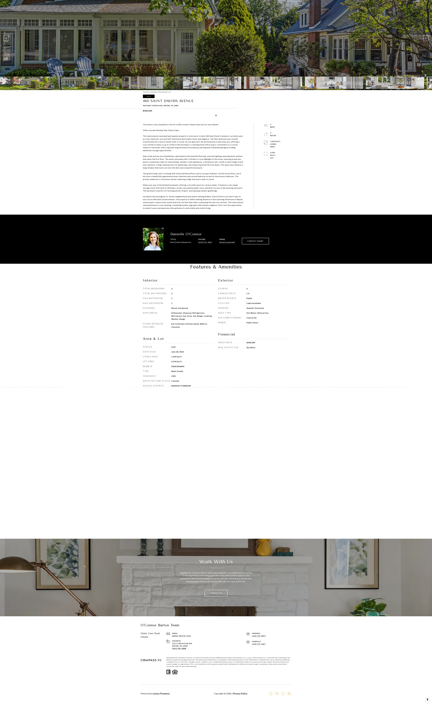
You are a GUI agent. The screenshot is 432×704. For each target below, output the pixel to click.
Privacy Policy (240, 693)
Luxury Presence (161, 693)
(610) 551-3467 (205, 242)
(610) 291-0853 (259, 636)
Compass (249, 658)
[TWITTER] (283, 693)
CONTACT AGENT (255, 241)
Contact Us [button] (216, 593)
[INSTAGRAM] (271, 693)
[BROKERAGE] (289, 693)
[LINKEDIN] (277, 693)
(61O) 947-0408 (179, 648)
